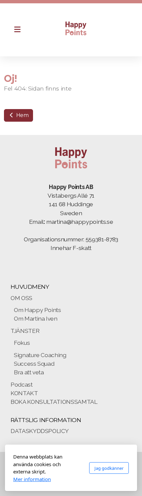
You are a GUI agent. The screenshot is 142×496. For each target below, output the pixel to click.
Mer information (32, 479)
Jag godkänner (109, 468)
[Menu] (17, 30)
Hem (22, 115)
